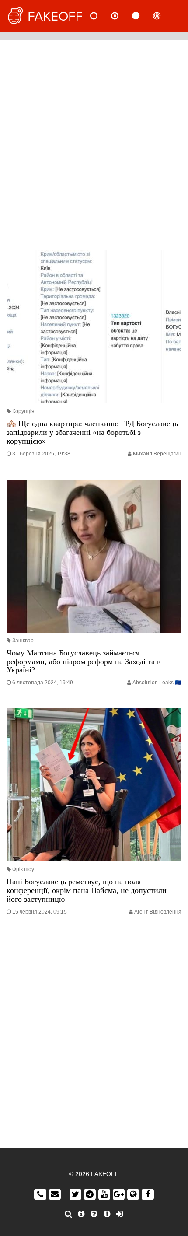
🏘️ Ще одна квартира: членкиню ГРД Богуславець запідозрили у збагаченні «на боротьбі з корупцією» (92, 432)
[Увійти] (119, 1214)
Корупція (23, 411)
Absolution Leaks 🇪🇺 (156, 682)
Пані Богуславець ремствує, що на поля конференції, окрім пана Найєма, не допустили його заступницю (87, 890)
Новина (100, 16)
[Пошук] (68, 1214)
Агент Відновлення (157, 912)
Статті (142, 16)
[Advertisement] (94, 143)
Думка (121, 16)
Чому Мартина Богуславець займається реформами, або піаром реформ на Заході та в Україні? (84, 661)
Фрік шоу (23, 869)
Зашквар (23, 640)
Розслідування (163, 16)
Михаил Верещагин (157, 454)
